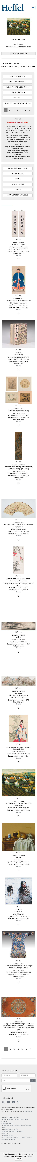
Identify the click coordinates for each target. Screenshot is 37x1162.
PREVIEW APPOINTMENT (18, 53)
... (25, 110)
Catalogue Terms (6, 1123)
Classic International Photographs (18, 150)
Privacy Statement (7, 1135)
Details (18, 255)
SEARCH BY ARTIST (17, 76)
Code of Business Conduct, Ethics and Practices (16, 1137)
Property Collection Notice (9, 1129)
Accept (18, 1159)
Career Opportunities (8, 1139)
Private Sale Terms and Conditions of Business (16, 1125)
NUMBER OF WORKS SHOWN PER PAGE (17, 104)
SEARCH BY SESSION (17, 82)
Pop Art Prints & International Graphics (17, 146)
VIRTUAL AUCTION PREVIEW (17, 168)
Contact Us (4, 1133)
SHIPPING (18, 189)
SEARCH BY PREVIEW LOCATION (17, 87)
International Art (18, 148)
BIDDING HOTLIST (18, 173)
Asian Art (18, 144)
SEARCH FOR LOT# (17, 92)
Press (3, 1127)
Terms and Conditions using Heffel (12, 1131)
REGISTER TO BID (18, 184)
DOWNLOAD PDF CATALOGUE (18, 195)
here (29, 1156)
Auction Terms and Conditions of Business (14, 1119)
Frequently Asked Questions (10, 1117)
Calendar (4, 1121)
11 (29, 110)
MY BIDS (18, 179)
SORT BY (17, 98)
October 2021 (18, 44)
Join (33, 1081)
